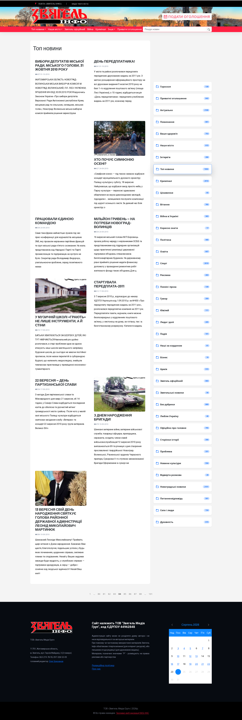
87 (135, 593)
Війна (90, 29)
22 (208, 664)
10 (178, 656)
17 (178, 664)
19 (190, 664)
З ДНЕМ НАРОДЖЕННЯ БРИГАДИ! (113, 417)
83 (114, 593)
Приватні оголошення (129, 29)
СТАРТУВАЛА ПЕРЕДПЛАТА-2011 (109, 284)
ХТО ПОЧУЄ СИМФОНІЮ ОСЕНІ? (114, 161)
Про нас (96, 668)
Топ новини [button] (37, 29)
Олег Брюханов (56, 661)
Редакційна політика (103, 665)
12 (190, 656)
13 (196, 656)
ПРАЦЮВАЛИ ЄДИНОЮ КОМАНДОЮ (54, 221)
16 (172, 664)
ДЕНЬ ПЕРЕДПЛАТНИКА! (114, 61)
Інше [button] (110, 29)
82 (109, 593)
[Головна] (59, 16)
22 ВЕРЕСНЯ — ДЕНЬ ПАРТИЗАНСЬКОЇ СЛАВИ (55, 382)
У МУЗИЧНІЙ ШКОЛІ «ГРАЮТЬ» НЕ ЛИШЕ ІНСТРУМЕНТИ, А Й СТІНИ (60, 321)
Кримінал (101, 29)
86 (130, 593)
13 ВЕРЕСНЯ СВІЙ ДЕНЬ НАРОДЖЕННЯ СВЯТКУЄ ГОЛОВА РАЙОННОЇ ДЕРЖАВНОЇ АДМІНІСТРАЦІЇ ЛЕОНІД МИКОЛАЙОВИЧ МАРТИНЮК (58, 519)
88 (140, 593)
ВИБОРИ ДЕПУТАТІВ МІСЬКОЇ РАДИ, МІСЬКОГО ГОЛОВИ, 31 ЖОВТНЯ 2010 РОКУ (59, 65)
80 (99, 593)
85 (125, 593)
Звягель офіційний (75, 29)
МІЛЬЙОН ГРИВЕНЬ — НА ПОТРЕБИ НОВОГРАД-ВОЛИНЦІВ (114, 223)
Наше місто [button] (54, 29)
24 (178, 671)
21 (202, 664)
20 (196, 664)
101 (151, 593)
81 (104, 593)
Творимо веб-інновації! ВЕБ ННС (132, 713)
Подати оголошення (188, 16)
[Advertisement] (61, 152)
